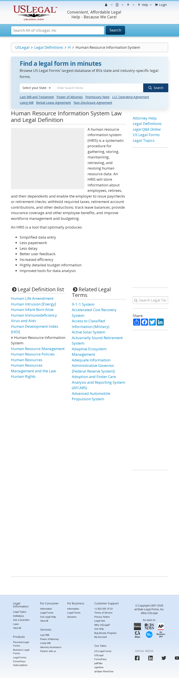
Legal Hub (99, 620)
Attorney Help (145, 118)
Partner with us (48, 651)
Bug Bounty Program (105, 633)
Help (144, 5)
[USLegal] (34, 6)
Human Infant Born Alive (32, 309)
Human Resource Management (38, 348)
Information (46, 608)
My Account (100, 637)
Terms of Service (103, 612)
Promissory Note (97, 97)
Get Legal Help (48, 617)
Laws (16, 624)
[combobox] (37, 87)
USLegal (22, 47)
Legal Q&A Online (147, 129)
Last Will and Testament (37, 97)
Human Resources (26, 359)
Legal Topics (144, 140)
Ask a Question (21, 620)
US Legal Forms (146, 134)
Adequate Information (91, 359)
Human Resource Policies (33, 354)
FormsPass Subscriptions (20, 663)
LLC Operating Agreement (130, 97)
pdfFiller (98, 663)
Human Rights (23, 376)
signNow (98, 667)
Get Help (99, 629)
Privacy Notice (102, 617)
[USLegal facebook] (137, 658)
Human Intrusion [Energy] (33, 304)
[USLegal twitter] (164, 658)
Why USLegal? (102, 625)
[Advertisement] (47, 158)
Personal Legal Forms (21, 644)
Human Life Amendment (32, 298)
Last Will (44, 635)
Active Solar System (88, 332)
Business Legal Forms (21, 652)
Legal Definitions (48, 47)
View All (17, 628)
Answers (72, 617)
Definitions (18, 616)
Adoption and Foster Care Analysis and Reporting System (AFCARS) (98, 382)
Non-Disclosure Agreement (93, 103)
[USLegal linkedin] (150, 658)
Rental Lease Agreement (53, 103)
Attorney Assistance (50, 647)
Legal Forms (19, 657)
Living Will (26, 103)
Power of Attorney (70, 97)
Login (162, 5)
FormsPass (100, 659)
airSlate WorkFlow (104, 671)
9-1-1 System (83, 304)
